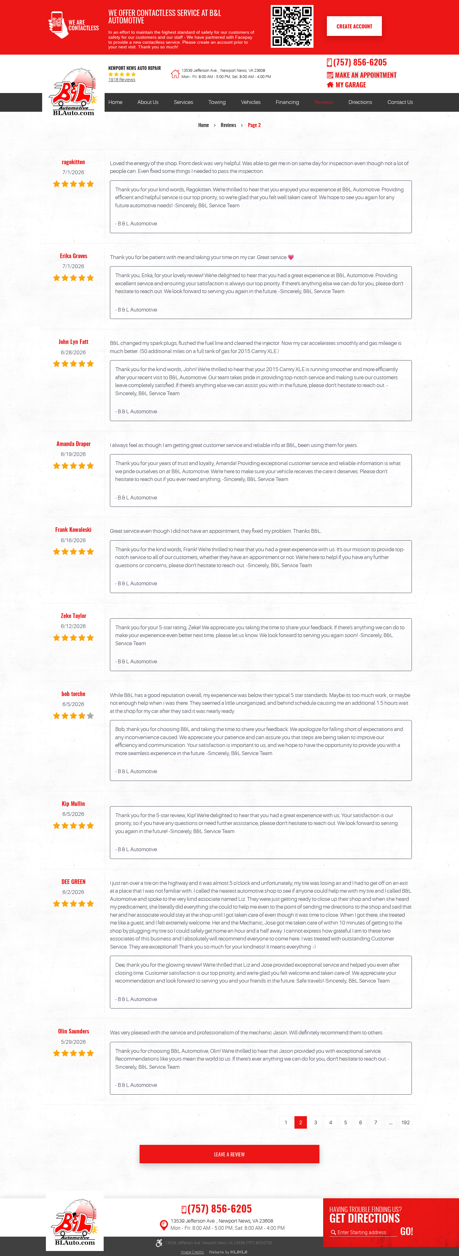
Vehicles (251, 102)
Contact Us (400, 102)
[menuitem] (115, 102)
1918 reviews (121, 80)
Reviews (323, 102)
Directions (360, 102)
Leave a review (229, 1154)
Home (115, 102)
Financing (287, 102)
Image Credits (192, 1251)
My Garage (351, 85)
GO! (406, 1232)
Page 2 (254, 125)
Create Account (354, 26)
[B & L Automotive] (73, 93)
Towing (217, 102)
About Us (148, 102)
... (390, 1122)
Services (183, 102)
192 (406, 1122)
